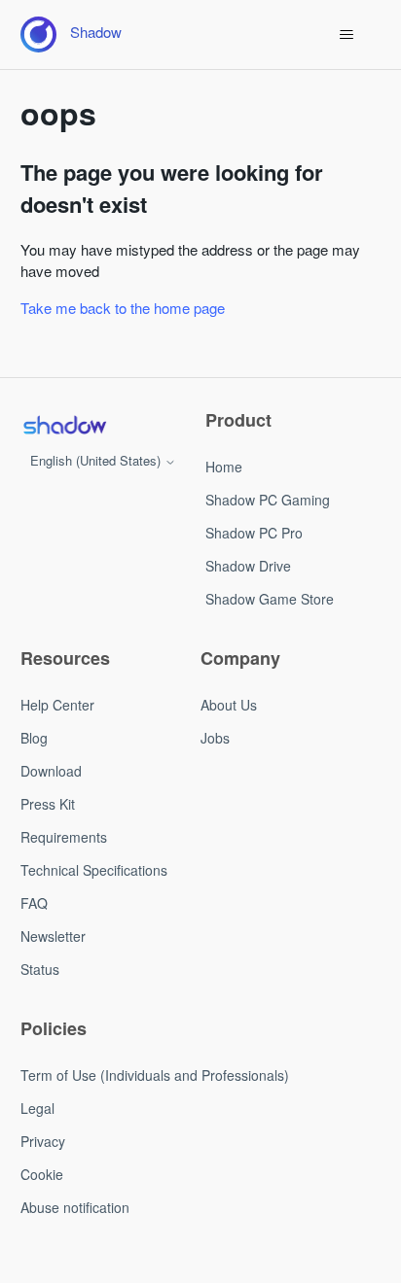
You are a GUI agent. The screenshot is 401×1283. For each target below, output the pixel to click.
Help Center (57, 704)
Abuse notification (74, 1207)
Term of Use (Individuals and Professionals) (154, 1075)
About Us (228, 704)
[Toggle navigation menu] (346, 35)
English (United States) (97, 460)
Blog (34, 737)
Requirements (63, 837)
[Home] (64, 424)
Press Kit (47, 804)
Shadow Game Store (269, 598)
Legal (37, 1108)
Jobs (215, 737)
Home (223, 466)
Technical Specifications (93, 870)
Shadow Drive (248, 565)
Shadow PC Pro (254, 532)
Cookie (41, 1174)
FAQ (34, 903)
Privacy (42, 1141)
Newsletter (53, 936)
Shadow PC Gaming (267, 499)
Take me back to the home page (122, 307)
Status (39, 969)
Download (51, 770)
